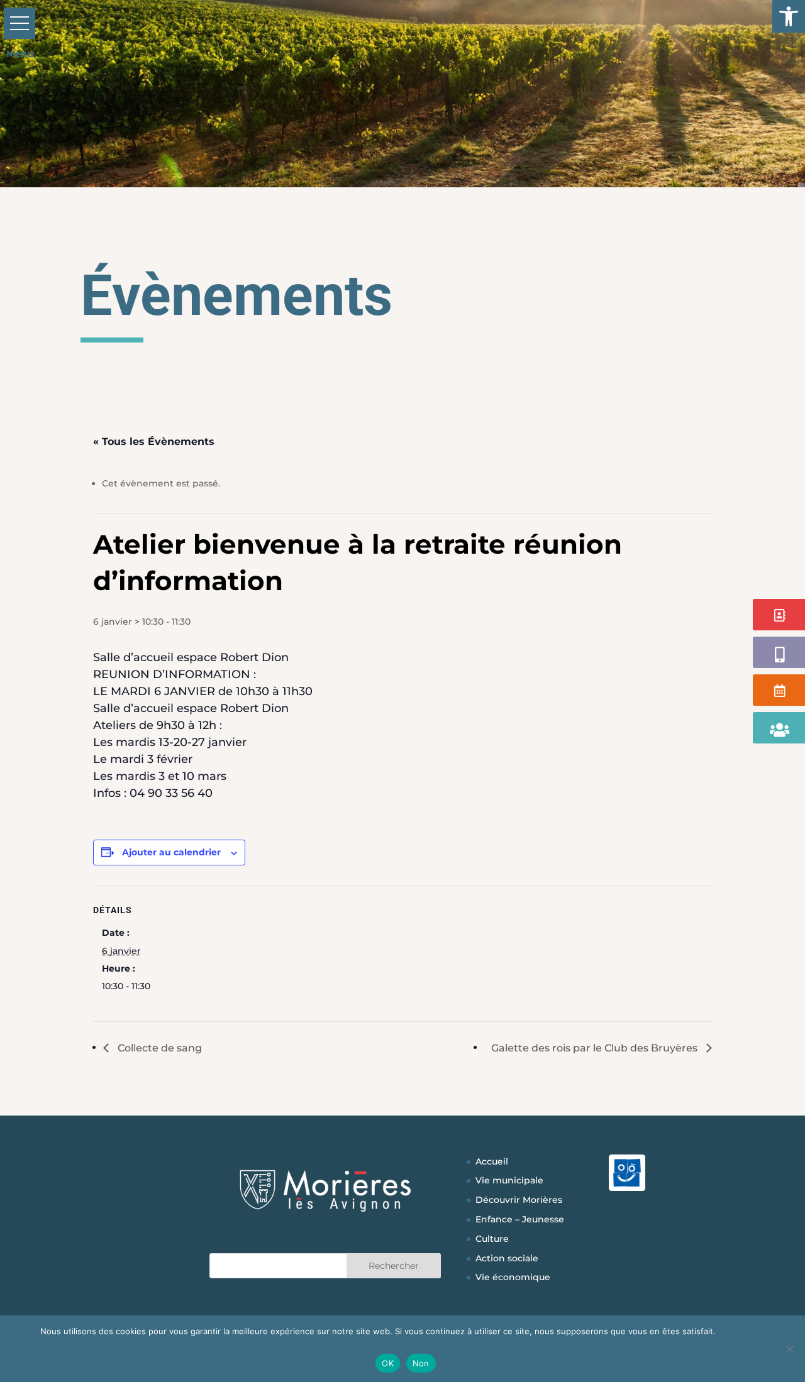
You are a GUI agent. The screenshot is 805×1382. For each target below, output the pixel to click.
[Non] (789, 1348)
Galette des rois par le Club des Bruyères (595, 1048)
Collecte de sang (158, 1048)
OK (388, 1363)
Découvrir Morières (518, 1199)
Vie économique (512, 1277)
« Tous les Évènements (153, 441)
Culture (492, 1238)
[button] (788, 16)
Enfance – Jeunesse (519, 1219)
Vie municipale (509, 1180)
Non (421, 1363)
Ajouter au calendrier (171, 852)
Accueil (491, 1161)
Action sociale (506, 1258)
